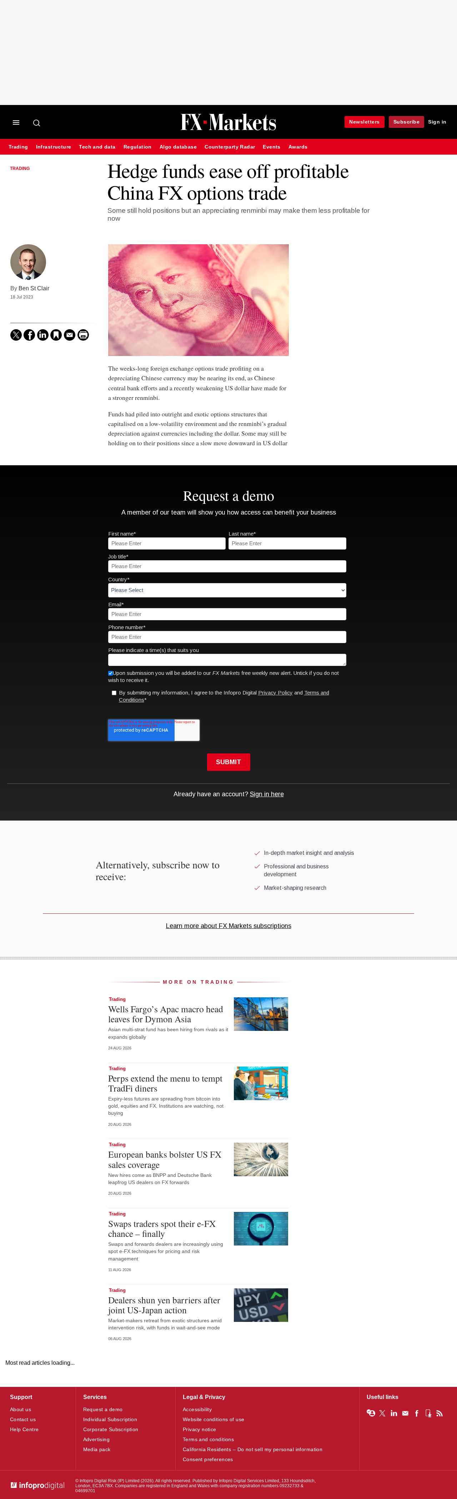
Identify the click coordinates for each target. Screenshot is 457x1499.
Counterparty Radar (230, 147)
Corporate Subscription (111, 1429)
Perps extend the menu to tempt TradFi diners (165, 1083)
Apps (428, 1413)
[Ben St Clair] (28, 262)
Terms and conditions (208, 1439)
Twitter (382, 1413)
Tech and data (97, 147)
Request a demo (103, 1409)
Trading (18, 147)
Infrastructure (53, 147)
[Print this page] (83, 335)
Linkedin (394, 1413)
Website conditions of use (214, 1419)
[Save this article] (56, 335)
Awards (297, 147)
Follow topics (371, 1413)
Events (271, 147)
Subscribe (406, 122)
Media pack (97, 1449)
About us (20, 1409)
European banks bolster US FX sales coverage (164, 1159)
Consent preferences (208, 1459)
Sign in (437, 122)
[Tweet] (16, 335)
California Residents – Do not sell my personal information (252, 1449)
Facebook (416, 1413)
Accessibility (197, 1409)
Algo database (178, 147)
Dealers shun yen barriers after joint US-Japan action (164, 1305)
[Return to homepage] (228, 129)
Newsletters (364, 122)
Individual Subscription (110, 1419)
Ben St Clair (34, 288)
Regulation (138, 147)
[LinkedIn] (43, 335)
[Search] (37, 123)
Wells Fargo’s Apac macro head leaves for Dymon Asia (165, 1014)
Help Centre (24, 1429)
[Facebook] (29, 335)
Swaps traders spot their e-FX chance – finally (162, 1228)
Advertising (96, 1439)
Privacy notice (199, 1429)
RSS (439, 1413)
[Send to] (69, 335)
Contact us (23, 1419)
